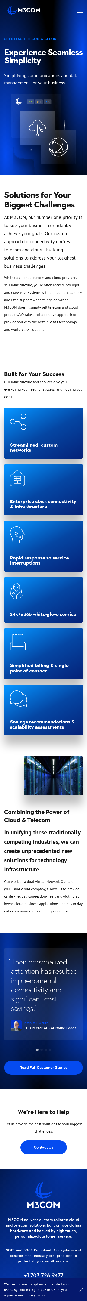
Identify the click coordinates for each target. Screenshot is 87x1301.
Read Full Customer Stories (43, 1067)
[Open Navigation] (77, 10)
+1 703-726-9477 (43, 1275)
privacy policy (34, 1295)
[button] (37, 1050)
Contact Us (43, 1147)
